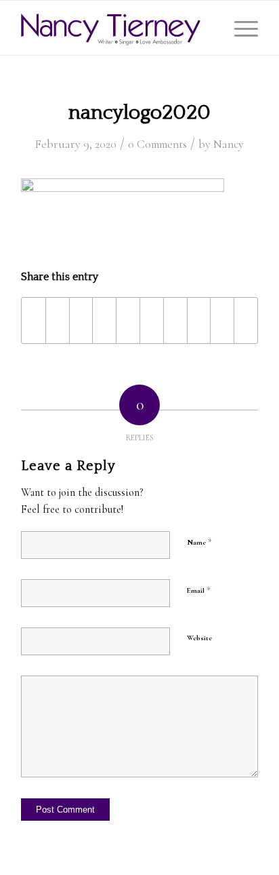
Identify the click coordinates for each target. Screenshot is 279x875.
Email (199, 590)
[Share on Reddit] (222, 320)
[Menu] (239, 28)
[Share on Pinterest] (128, 320)
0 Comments (157, 144)
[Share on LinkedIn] (151, 320)
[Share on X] (57, 320)
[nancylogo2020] (116, 28)
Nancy (228, 144)
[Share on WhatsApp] (104, 320)
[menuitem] (239, 28)
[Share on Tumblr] (175, 320)
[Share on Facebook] (33, 320)
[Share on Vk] (199, 320)
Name (199, 542)
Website (199, 638)
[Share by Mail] (245, 320)
